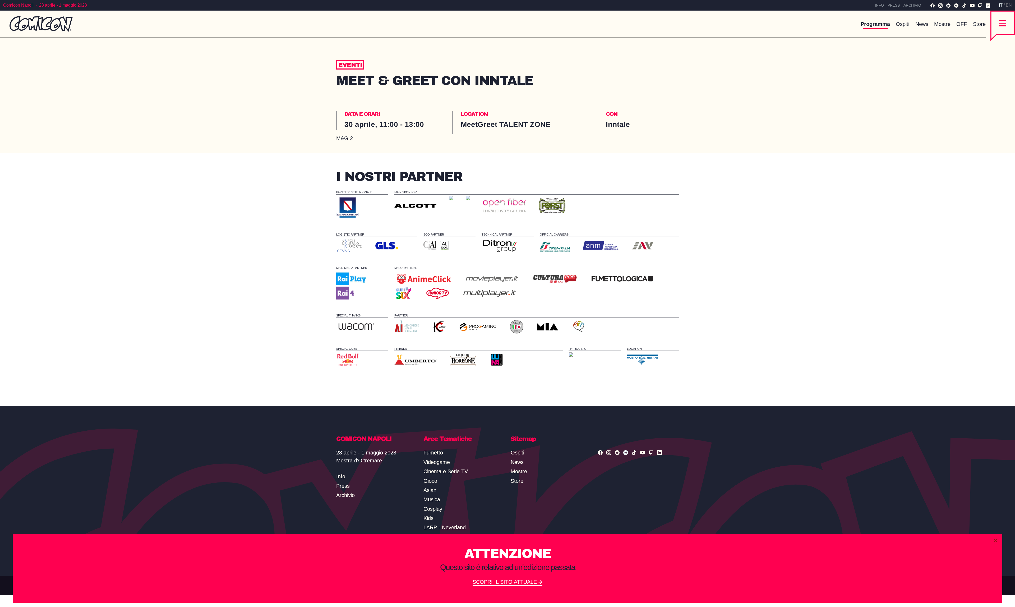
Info (879, 5)
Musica (431, 499)
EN (1009, 5)
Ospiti (902, 24)
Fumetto (433, 453)
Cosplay (432, 509)
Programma (875, 24)
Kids (428, 518)
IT (1001, 5)
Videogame (436, 462)
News (921, 24)
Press (894, 5)
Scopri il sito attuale (505, 582)
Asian (429, 490)
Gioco (430, 481)
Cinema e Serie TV (445, 471)
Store (979, 24)
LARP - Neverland (444, 527)
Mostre (942, 24)
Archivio (912, 5)
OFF (961, 24)
